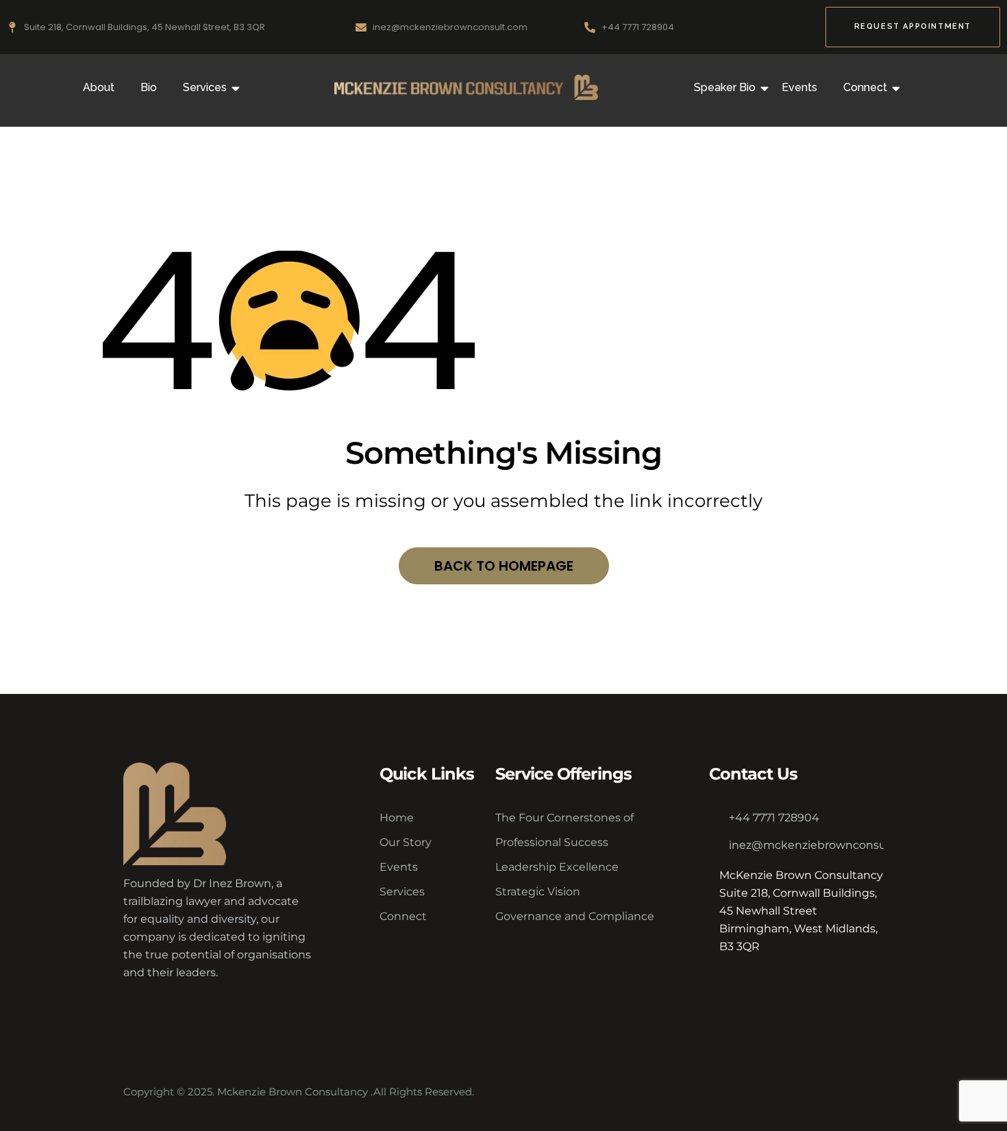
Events (799, 87)
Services (205, 87)
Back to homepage (503, 565)
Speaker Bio (725, 87)
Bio (148, 87)
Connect (865, 87)
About (98, 87)
